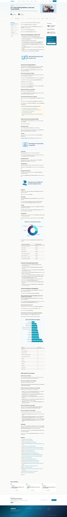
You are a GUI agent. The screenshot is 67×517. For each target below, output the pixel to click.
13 (25, 104)
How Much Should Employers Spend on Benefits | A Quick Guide (34, 447)
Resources (14, 4)
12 (21, 99)
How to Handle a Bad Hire (28, 457)
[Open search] (41, 1)
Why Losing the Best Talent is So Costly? (30, 451)
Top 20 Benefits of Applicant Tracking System (30, 465)
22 (42, 306)
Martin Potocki (14, 14)
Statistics (17, 4)
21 (27, 299)
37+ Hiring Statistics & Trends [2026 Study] (28, 111)
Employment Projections (35, 460)
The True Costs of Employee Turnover (29, 472)
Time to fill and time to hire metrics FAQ (30, 442)
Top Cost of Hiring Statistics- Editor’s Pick (14, 24)
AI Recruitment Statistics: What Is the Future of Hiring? (31, 461)
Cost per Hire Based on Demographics (14, 32)
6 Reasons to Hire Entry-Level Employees (32, 471)
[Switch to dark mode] (43, 1)
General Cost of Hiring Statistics (13, 26)
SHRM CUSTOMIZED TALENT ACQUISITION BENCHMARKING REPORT (33, 454)
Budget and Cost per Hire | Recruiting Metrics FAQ (32, 453)
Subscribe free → (51, 43)
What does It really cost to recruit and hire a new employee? (33, 456)
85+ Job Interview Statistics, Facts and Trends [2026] (29, 108)
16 (30, 270)
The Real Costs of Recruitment (28, 439)
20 (28, 285)
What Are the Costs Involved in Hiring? (14, 28)
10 (41, 79)
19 (36, 277)
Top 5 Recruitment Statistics (28, 467)
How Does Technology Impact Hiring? (14, 30)
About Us (48, 509)
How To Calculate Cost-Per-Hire (29, 450)
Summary (12, 35)
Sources (12, 36)
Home (11, 4)
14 (25, 136)
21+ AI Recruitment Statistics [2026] (27, 112)
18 (43, 274)
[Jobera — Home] (12, 1)
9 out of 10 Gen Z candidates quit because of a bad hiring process (31, 109)
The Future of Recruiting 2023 (28, 440)
